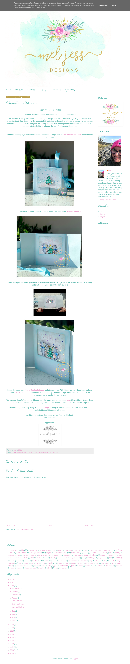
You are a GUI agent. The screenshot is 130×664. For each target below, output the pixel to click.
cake (13, 561)
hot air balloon (89, 563)
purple (73, 566)
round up (87, 566)
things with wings (30, 568)
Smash (120, 555)
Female (93, 553)
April (14, 621)
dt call (112, 561)
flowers (11, 563)
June (14, 614)
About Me (19, 90)
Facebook (58, 90)
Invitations (11, 555)
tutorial (49, 568)
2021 (12, 582)
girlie (51, 563)
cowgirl (54, 561)
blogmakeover (103, 558)
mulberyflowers (21, 566)
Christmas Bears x (18, 604)
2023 (12, 579)
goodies (59, 563)
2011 (12, 647)
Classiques (41, 452)
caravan (27, 561)
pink (49, 566)
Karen (102, 211)
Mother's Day (42, 555)
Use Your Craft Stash (52, 452)
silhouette (119, 566)
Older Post (89, 525)
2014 (12, 637)
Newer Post (11, 525)
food (20, 563)
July (13, 611)
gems (38, 563)
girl (44, 563)
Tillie (32, 558)
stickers (12, 568)
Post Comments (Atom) (24, 529)
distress (98, 561)
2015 (12, 634)
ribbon (81, 566)
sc (93, 566)
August (14, 598)
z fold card (64, 568)
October (15, 591)
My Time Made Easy (55, 555)
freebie (26, 563)
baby (71, 558)
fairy (118, 561)
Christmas (22, 452)
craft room (62, 561)
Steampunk (13, 558)
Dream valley (61, 553)
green (66, 563)
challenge (46, 408)
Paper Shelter (78, 555)
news (30, 566)
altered (52, 558)
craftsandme (72, 561)
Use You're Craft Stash (72, 135)
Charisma (97, 550)
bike (83, 558)
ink (97, 563)
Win (46, 558)
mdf (107, 563)
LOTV (18, 555)
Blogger (74, 659)
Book (85, 550)
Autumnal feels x (18, 607)
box (110, 558)
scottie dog (100, 566)
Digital (48, 553)
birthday (90, 558)
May (13, 617)
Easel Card (75, 553)
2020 (12, 586)
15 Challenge (12, 550)
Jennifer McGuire (74, 211)
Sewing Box (112, 555)
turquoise (41, 568)
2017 (12, 628)
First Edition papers (23, 393)
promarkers (64, 566)
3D (22, 550)
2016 (12, 631)
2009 (12, 653)
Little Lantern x (17, 601)
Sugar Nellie (24, 558)
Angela (102, 217)
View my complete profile (107, 200)
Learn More (104, 5)
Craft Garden (21, 553)
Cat (91, 550)
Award (60, 550)
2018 (12, 625)
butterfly (118, 558)
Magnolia (26, 555)
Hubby (117, 553)
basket (78, 558)
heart (73, 563)
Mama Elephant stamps (35, 390)
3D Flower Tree (32, 550)
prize (55, 566)
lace (102, 563)
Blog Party (78, 550)
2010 (12, 650)
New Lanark (67, 555)
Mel (109, 171)
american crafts (62, 558)
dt (104, 561)
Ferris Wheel (103, 553)
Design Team (36, 553)
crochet (83, 561)
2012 (12, 644)
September (16, 595)
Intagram (45, 90)
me (112, 563)
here (68, 400)
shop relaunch (110, 566)
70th (53, 550)
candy (20, 561)
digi (90, 561)
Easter (85, 553)
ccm (46, 561)
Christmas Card (32, 452)
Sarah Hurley (90, 555)
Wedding (39, 558)
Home (8, 90)
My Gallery (70, 90)
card (34, 560)
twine (56, 568)
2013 (12, 640)
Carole (102, 214)
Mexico (33, 555)
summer (19, 568)
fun (32, 563)
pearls (43, 566)
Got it (114, 5)
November (16, 588)
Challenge (15, 452)
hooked (80, 563)
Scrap (102, 555)
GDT (110, 553)
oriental (36, 566)
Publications (32, 90)
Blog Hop (68, 550)
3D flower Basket (45, 550)
